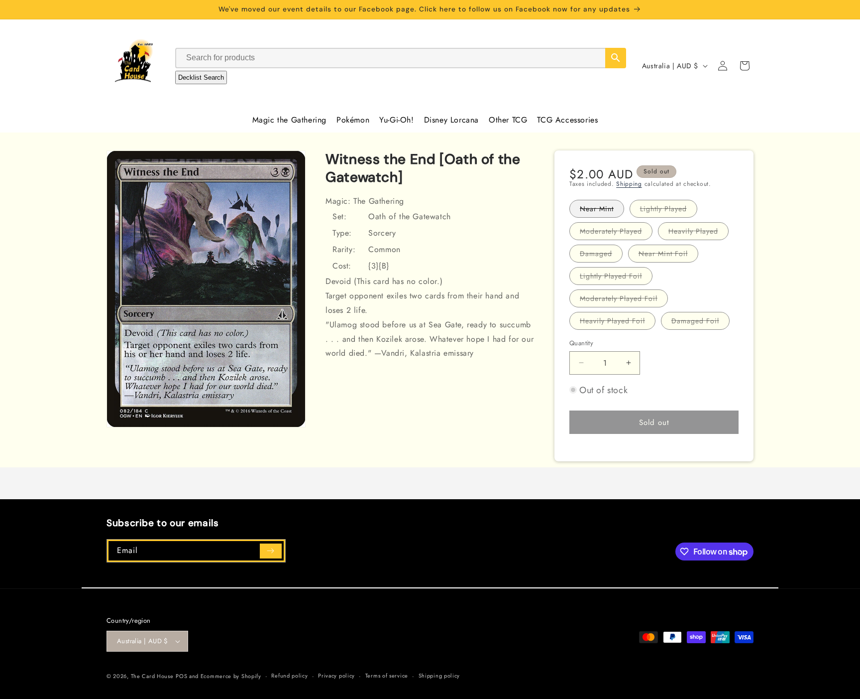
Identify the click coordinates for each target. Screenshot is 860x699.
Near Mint (602, 210)
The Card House (152, 676)
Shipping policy (439, 676)
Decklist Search (201, 77)
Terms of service (386, 676)
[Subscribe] (271, 551)
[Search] (615, 58)
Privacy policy (336, 676)
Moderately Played (616, 233)
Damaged (601, 255)
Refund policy (289, 676)
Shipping (629, 183)
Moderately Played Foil (624, 300)
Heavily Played (698, 233)
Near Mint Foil (668, 255)
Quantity (581, 343)
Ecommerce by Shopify (231, 676)
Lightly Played (668, 210)
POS (181, 676)
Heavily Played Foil (617, 322)
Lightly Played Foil (616, 278)
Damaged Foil (700, 322)
